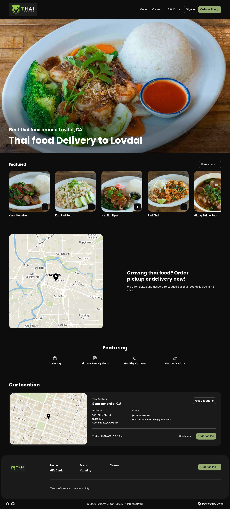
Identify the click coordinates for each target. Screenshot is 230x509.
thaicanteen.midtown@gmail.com (151, 419)
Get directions (204, 400)
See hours (185, 436)
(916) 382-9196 (141, 415)
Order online (206, 436)
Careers (157, 9)
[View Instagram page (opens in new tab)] (13, 504)
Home (54, 465)
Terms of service (60, 488)
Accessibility (81, 488)
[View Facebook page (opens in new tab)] (7, 504)
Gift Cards (174, 9)
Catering (85, 470)
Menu (143, 9)
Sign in (190, 9)
